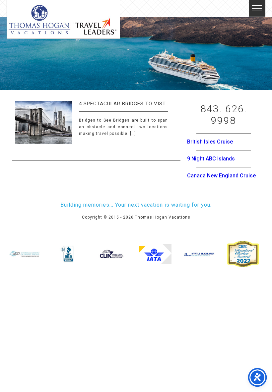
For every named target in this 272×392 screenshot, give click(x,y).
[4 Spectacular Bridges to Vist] (43, 128)
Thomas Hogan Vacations (63, 19)
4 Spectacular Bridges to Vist (122, 104)
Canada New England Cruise (221, 175)
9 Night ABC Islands (211, 158)
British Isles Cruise (210, 142)
